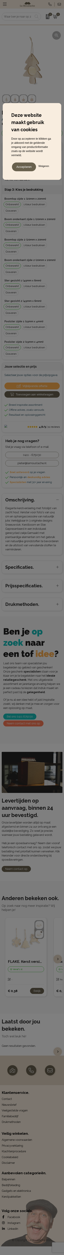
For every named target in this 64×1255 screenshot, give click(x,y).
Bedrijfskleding (11, 1185)
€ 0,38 (12, 991)
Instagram (13, 1223)
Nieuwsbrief (9, 1104)
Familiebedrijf (10, 1116)
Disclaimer (8, 1162)
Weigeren (43, 166)
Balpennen (8, 1179)
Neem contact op (16, 869)
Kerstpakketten (11, 1196)
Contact (7, 1099)
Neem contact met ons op (23, 723)
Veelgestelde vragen (15, 1110)
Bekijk (37, 991)
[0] (46, 16)
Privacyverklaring (12, 1145)
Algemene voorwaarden (17, 1139)
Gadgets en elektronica (16, 1190)
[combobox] (17, 17)
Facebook (13, 1217)
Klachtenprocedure (14, 1151)
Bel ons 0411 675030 (20, 716)
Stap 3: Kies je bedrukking (23, 189)
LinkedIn (12, 1228)
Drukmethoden (11, 1122)
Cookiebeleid (10, 1157)
